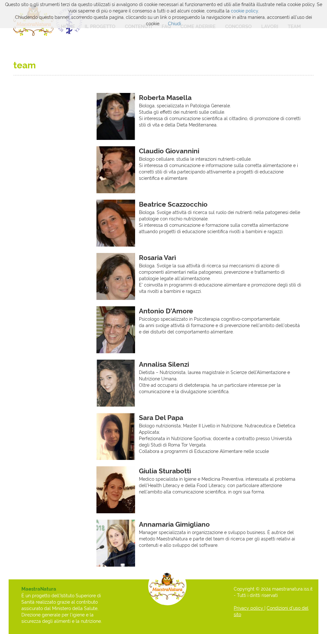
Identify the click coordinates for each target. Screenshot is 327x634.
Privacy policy (249, 608)
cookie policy (244, 10)
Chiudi (174, 23)
